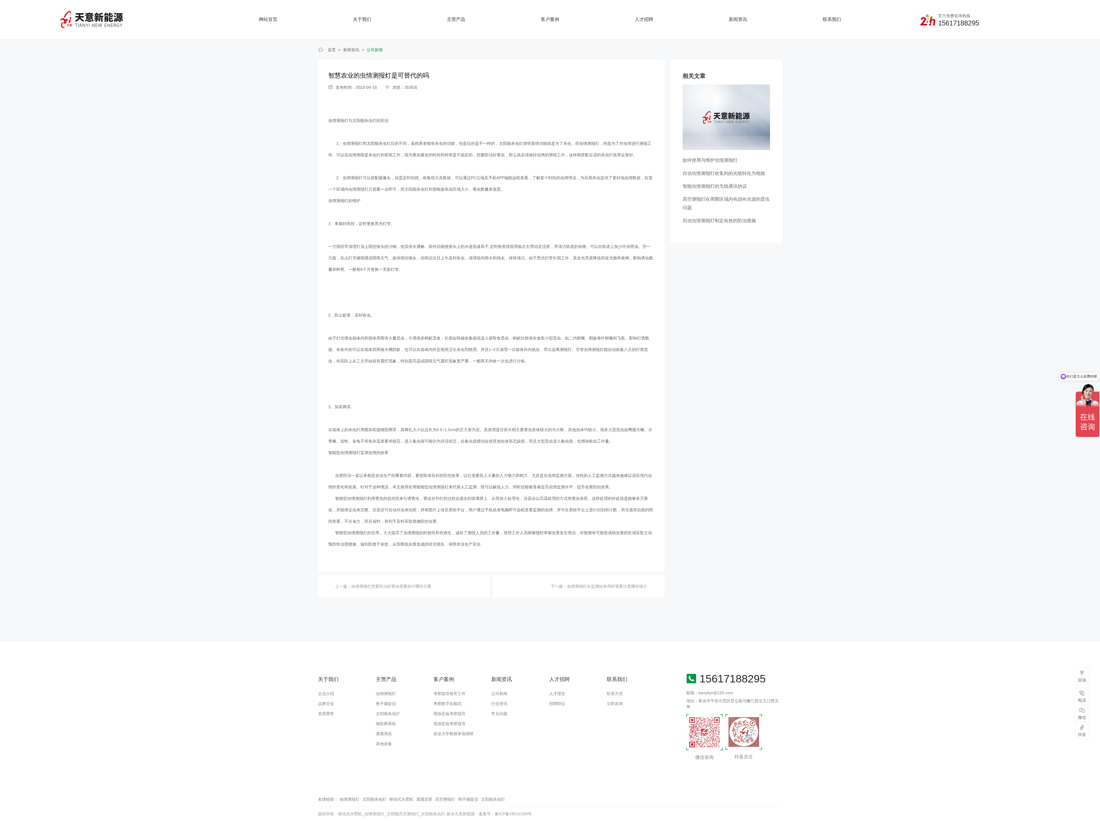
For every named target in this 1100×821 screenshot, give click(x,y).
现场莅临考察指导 (449, 713)
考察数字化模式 (447, 703)
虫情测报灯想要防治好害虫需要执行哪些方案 (391, 586)
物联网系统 (386, 723)
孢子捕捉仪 (386, 703)
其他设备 (384, 743)
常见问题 (499, 713)
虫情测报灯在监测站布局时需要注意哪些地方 (607, 586)
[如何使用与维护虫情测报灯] (726, 117)
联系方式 (615, 693)
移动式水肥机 (401, 799)
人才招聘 (644, 19)
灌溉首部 (424, 799)
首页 (332, 50)
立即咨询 (615, 703)
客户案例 (550, 19)
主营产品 (456, 19)
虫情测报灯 (338, 120)
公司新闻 (375, 50)
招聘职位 (557, 703)
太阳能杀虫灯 (388, 713)
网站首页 (268, 19)
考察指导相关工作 (449, 693)
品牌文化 (326, 703)
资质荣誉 (326, 713)
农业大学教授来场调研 (453, 733)
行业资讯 (499, 703)
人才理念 (557, 693)
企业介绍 (326, 693)
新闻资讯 (738, 19)
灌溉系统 (384, 733)
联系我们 (832, 19)
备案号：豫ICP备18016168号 (505, 814)
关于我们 (362, 19)
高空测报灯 (445, 799)
